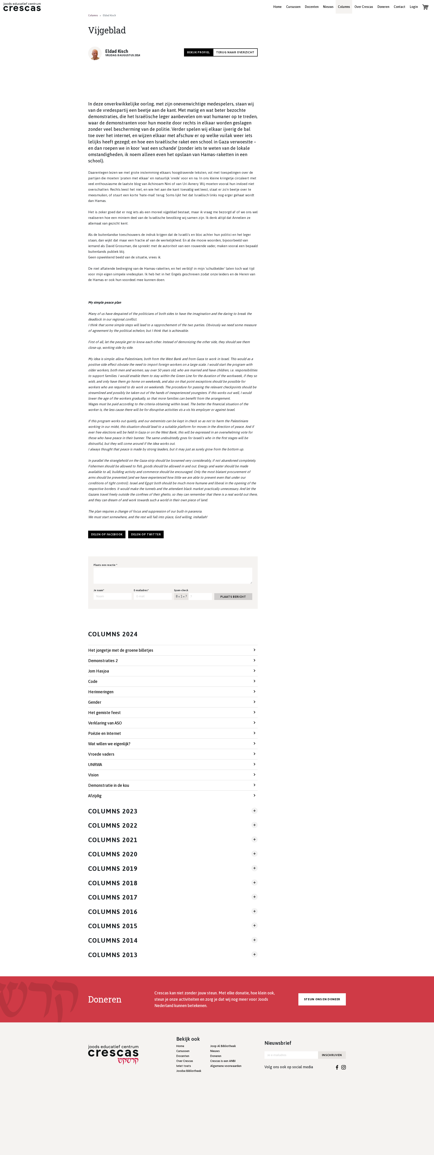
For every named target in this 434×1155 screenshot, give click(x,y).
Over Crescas (363, 7)
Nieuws (328, 7)
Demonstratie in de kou (108, 785)
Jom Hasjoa (98, 671)
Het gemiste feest (104, 712)
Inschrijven (332, 1055)
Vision (93, 775)
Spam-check (181, 590)
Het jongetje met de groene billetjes (120, 650)
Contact (399, 7)
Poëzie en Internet (104, 733)
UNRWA (95, 764)
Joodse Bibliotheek (188, 1071)
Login (414, 7)
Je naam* (99, 590)
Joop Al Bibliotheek (223, 1046)
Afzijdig (94, 795)
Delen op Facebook (107, 534)
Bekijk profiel (198, 52)
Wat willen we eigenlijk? (109, 743)
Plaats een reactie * (105, 565)
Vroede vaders (101, 754)
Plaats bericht (233, 596)
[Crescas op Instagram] (343, 1067)
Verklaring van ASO (105, 723)
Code (92, 681)
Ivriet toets (183, 1066)
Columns (344, 7)
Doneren (383, 7)
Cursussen (293, 7)
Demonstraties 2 (103, 660)
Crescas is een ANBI (223, 1061)
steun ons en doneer (322, 999)
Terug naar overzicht (235, 52)
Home (277, 7)
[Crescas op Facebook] (337, 1067)
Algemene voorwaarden (225, 1066)
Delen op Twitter (146, 534)
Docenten (311, 7)
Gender (94, 702)
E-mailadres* (141, 590)
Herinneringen (100, 691)
